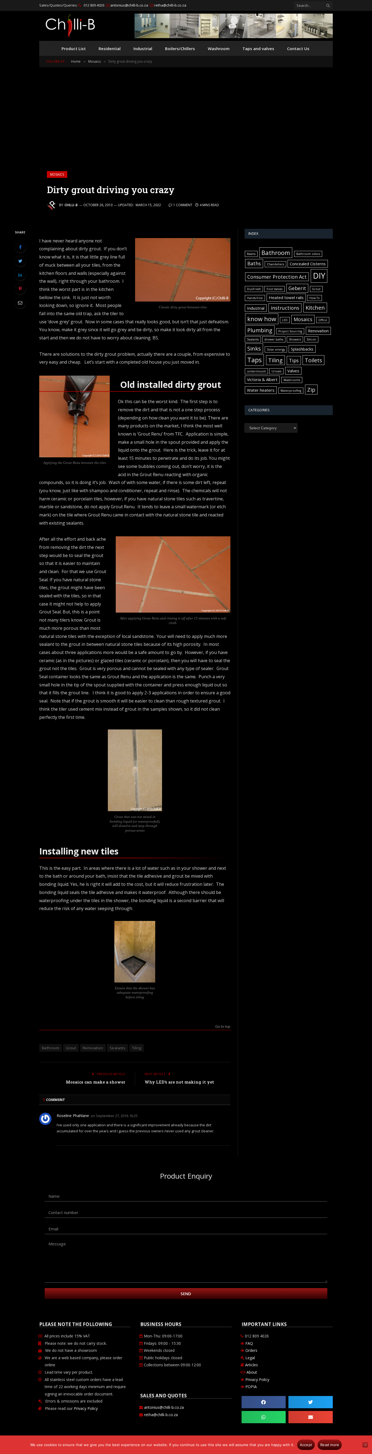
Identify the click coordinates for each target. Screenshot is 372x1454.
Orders (250, 1350)
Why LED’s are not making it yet (179, 1082)
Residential (110, 48)
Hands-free (255, 298)
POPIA (251, 1386)
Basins (251, 254)
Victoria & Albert (262, 379)
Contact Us (298, 48)
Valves (293, 370)
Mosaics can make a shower (95, 1082)
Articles (251, 1364)
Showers (295, 339)
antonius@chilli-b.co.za (128, 5)
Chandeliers (275, 264)
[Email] (20, 302)
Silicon (311, 339)
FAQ (248, 1343)
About (251, 1372)
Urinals (276, 371)
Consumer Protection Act (277, 276)
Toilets (313, 360)
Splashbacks (302, 349)
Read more (329, 1445)
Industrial (142, 48)
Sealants (117, 1047)
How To (314, 298)
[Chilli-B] (70, 26)
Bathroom (50, 1047)
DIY (319, 275)
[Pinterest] (20, 288)
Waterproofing (290, 391)
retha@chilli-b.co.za (169, 5)
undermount (256, 371)
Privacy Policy (86, 1408)
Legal (250, 1357)
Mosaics (57, 174)
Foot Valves (274, 289)
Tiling (136, 1047)
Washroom (219, 48)
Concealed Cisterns (308, 263)
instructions (285, 308)
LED (285, 320)
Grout (71, 1047)
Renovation (93, 1047)
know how (261, 319)
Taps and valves (258, 48)
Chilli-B (71, 205)
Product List (74, 48)
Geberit (297, 288)
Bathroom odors (308, 254)
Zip (311, 389)
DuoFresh (254, 289)
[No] (365, 1444)
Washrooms (291, 380)
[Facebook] (20, 247)
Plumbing (259, 330)
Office (322, 320)
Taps (254, 359)
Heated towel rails (286, 297)
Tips (294, 360)
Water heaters (261, 390)
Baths (254, 263)
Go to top (222, 1027)
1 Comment (182, 205)
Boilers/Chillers (180, 48)
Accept (306, 1445)
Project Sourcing (290, 331)
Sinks (254, 348)
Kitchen (315, 307)
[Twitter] (20, 260)
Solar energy (276, 349)
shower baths (273, 339)
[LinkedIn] (20, 274)
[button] (264, 1402)
